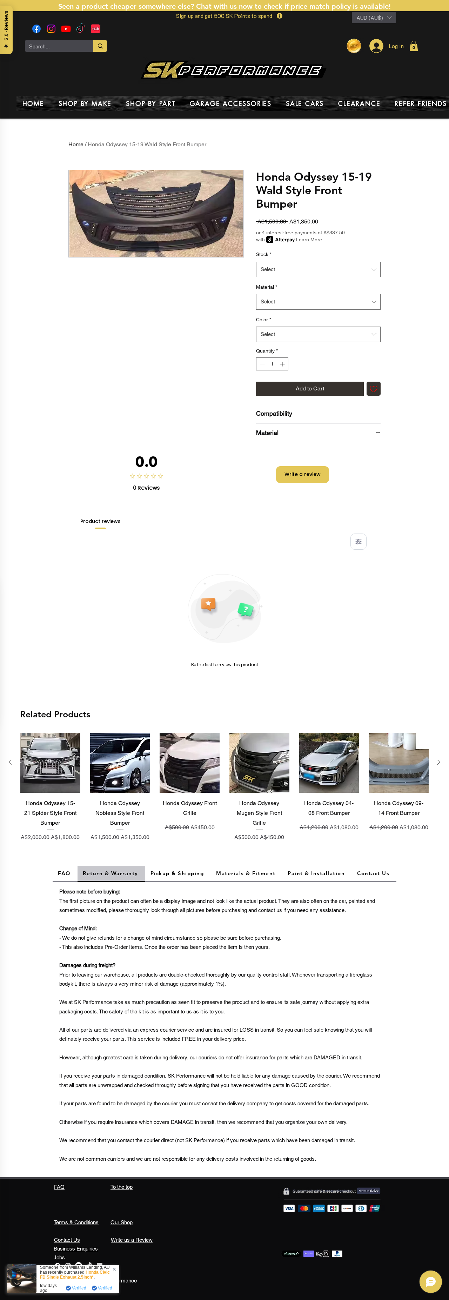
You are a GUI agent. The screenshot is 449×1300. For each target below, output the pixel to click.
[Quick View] (50, 763)
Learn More (309, 239)
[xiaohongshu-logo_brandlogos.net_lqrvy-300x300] (95, 28)
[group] (224, 793)
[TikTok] (80, 28)
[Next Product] (439, 762)
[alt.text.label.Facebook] (36, 28)
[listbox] (374, 17)
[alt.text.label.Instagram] (51, 28)
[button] (374, 17)
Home (75, 144)
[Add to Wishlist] (374, 389)
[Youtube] (66, 28)
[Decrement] (261, 364)
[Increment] (283, 364)
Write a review (302, 474)
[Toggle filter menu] (358, 542)
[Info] (279, 16)
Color (263, 319)
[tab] (65, 874)
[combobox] (318, 269)
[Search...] (100, 46)
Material (266, 287)
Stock (264, 254)
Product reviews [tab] (100, 521)
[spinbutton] (272, 364)
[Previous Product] (10, 762)
